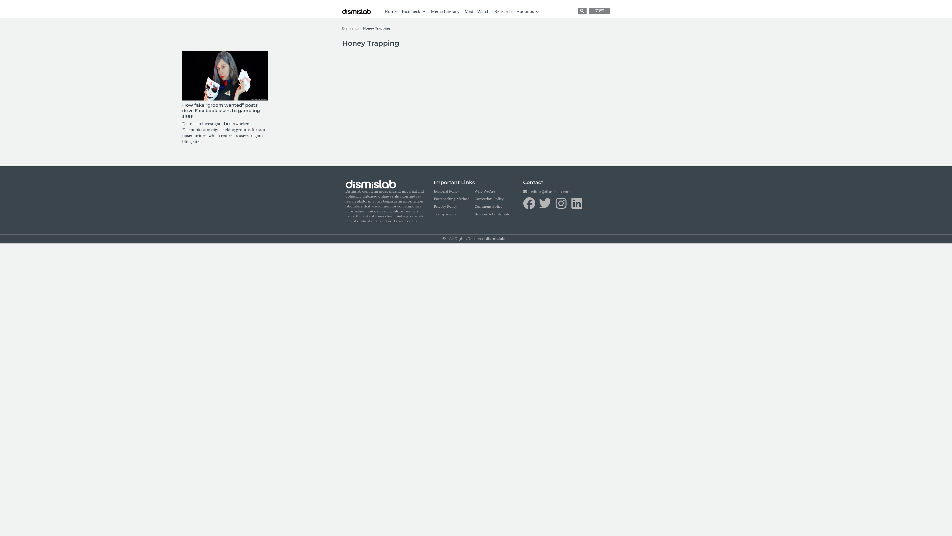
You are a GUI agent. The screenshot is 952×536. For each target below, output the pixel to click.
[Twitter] (545, 203)
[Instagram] (561, 203)
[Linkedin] (577, 203)
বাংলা (599, 11)
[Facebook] (529, 203)
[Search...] (582, 11)
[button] (413, 11)
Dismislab (350, 28)
